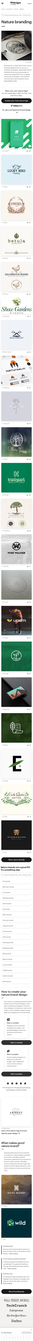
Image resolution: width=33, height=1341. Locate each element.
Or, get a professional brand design (16, 110)
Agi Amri (29, 62)
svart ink (6, 602)
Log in (30, 3)
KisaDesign (6, 387)
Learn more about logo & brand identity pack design (14, 1132)
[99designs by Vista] (16, 3)
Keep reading (13, 1253)
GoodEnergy (7, 530)
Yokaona (6, 258)
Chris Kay (6, 495)
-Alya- (5, 852)
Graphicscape (6, 1128)
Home (3, 9)
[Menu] (2, 3)
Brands (16, 9)
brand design (8, 81)
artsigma (6, 637)
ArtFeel (5, 459)
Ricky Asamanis (8, 352)
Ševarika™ (6, 151)
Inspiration (9, 9)
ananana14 (6, 423)
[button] (31, 1329)
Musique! (6, 745)
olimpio (5, 186)
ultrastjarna (7, 316)
